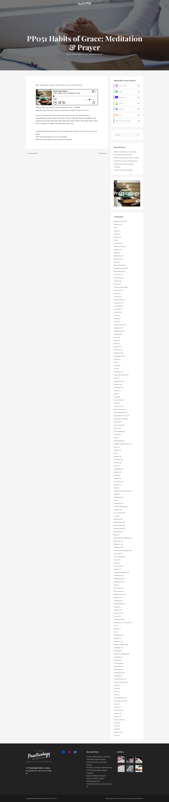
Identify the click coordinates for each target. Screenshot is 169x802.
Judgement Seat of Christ (122, 491)
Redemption (118, 575)
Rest (115, 585)
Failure (116, 359)
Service (116, 616)
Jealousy (116, 485)
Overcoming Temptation (122, 550)
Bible (37, 85)
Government (118, 425)
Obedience (117, 547)
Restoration (117, 588)
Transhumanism (119, 679)
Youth (116, 735)
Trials (115, 685)
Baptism (116, 249)
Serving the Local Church (122, 622)
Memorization (60, 85)
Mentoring (117, 532)
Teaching (117, 660)
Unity (115, 704)
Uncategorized (118, 698)
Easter (116, 340)
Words (116, 723)
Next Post (103, 153)
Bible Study (117, 256)
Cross (116, 315)
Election (116, 347)
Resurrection (118, 591)
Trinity (116, 688)
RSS (82, 110)
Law (115, 500)
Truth (115, 695)
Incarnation (117, 481)
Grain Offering (118, 431)
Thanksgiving (118, 673)
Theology (117, 676)
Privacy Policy (53, 798)
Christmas (117, 290)
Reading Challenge (120, 572)
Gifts (115, 394)
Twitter (60, 139)
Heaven (116, 450)
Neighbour (117, 544)
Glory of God (118, 400)
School (116, 607)
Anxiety (116, 237)
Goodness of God (119, 419)
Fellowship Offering (120, 375)
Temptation (117, 666)
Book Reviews (118, 265)
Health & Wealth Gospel (121, 444)
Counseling (117, 306)
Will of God (117, 710)
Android (72, 110)
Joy (115, 488)
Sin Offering (117, 635)
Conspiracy (117, 303)
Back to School (119, 246)
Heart (115, 447)
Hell (115, 453)
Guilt (115, 438)
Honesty (116, 463)
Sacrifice (116, 597)
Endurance (117, 353)
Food (115, 378)
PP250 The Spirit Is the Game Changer (126, 158)
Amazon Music (64, 110)
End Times (117, 350)
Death (116, 322)
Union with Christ (119, 701)
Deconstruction (119, 325)
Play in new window (48, 107)
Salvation (117, 601)
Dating (116, 318)
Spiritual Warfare (76, 85)
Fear (115, 369)
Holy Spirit (117, 459)
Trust (115, 691)
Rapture (116, 569)
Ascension (117, 243)
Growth (116, 434)
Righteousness (118, 594)
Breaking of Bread (120, 268)
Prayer (67, 85)
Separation (117, 613)
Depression (117, 328)
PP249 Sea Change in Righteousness (126, 161)
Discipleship (44, 85)
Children (116, 281)
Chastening (117, 278)
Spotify (56, 110)
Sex (115, 626)
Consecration (118, 300)
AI (114, 227)
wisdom (116, 713)
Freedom (117, 384)
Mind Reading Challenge (122, 538)
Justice (116, 494)
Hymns (116, 475)
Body (115, 262)
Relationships (118, 579)
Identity (116, 478)
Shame (116, 629)
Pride (115, 563)
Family (116, 365)
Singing (116, 638)
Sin (115, 632)
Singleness (117, 641)
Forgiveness (118, 381)
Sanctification (118, 604)
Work (115, 726)
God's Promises (119, 409)
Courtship (117, 309)
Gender (116, 391)
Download (58, 107)
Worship (116, 732)
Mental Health (118, 528)
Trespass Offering (119, 682)
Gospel (116, 422)
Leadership (117, 503)
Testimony (117, 669)
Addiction (117, 224)
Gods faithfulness (119, 412)
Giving (116, 397)
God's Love (117, 406)
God (115, 403)
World (116, 729)
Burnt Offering (118, 271)
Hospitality (117, 469)
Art (115, 240)
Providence (117, 566)
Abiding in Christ (119, 221)
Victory (116, 707)
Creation (116, 312)
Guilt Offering (118, 441)
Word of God (118, 720)
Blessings (117, 259)
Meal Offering (118, 522)
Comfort (116, 296)
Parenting (117, 553)
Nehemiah (117, 541)
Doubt (116, 337)
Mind (115, 535)
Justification (117, 497)
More (87, 110)
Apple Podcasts (48, 110)
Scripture (117, 610)
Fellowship (117, 372)
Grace (116, 428)
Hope (115, 466)
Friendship (117, 387)
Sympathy (117, 657)
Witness (116, 716)
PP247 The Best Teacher (95, 778)
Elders (116, 343)
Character (117, 274)
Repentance (118, 582)
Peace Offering (119, 557)
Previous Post (32, 153)
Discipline (51, 85)
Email (78, 110)
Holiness (116, 456)
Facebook (69, 139)
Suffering (117, 651)
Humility (116, 472)
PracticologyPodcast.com (47, 137)
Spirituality (117, 648)
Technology (117, 663)
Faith (115, 362)
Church (116, 293)
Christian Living (119, 287)
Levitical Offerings (119, 506)
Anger (116, 234)
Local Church (118, 513)
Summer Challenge (120, 654)
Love (115, 516)
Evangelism (117, 356)
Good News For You (120, 416)
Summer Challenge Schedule (123, 170)
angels (116, 231)
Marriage (117, 519)
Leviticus (116, 510)
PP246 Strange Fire (93, 781)
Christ (116, 284)
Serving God (118, 619)
